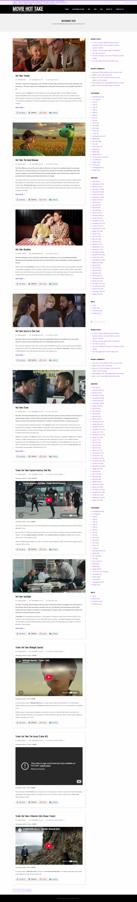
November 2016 (97, 255)
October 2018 (96, 194)
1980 (93, 105)
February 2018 (96, 215)
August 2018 (96, 200)
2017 (89, 9)
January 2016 (96, 281)
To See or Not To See (99, 157)
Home (66, 9)
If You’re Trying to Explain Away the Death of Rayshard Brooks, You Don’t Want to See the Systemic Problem (105, 45)
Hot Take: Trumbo (22, 75)
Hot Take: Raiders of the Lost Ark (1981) (110, 72)
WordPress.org (96, 313)
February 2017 (96, 247)
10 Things (95, 99)
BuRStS (94, 139)
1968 (93, 102)
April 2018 (95, 210)
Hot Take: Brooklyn (23, 249)
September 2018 (97, 197)
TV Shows (95, 165)
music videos (96, 146)
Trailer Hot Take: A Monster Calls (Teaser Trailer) (35, 816)
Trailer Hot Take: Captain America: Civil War (33, 470)
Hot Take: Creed (21, 407)
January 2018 (96, 218)
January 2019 (96, 187)
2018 (93, 131)
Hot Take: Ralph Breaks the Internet (113, 83)
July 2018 (95, 202)
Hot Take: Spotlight (23, 596)
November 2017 (97, 223)
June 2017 (95, 236)
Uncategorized (96, 167)
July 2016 (95, 265)
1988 (93, 112)
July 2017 (95, 234)
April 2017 (95, 241)
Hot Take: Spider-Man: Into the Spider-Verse (45, 4)
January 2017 (96, 249)
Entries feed (95, 308)
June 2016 (95, 268)
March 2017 (95, 244)
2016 (95, 9)
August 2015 (96, 294)
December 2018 (97, 189)
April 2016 (95, 273)
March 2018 (95, 213)
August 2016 (96, 262)
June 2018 (95, 205)
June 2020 (95, 181)
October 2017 (96, 226)
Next (29, 890)
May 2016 (95, 270)
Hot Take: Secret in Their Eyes (27, 331)
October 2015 (96, 289)
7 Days (94, 133)
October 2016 (96, 257)
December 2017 (97, 221)
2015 (101, 9)
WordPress (76, 898)
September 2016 (97, 260)
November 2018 (97, 192)
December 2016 (97, 252)
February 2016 (96, 278)
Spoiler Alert (96, 154)
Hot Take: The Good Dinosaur (26, 160)
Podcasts (95, 149)
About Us (109, 9)
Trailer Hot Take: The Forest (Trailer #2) (31, 736)
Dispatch (66, 898)
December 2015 (97, 283)
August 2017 (96, 231)
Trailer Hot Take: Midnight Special (29, 647)
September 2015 (97, 291)
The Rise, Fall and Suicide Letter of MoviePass (30, 2)
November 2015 (97, 286)
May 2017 (95, 239)
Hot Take (54, 80)
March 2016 (95, 276)
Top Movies (95, 160)
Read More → (20, 107)
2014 (93, 120)
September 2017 (97, 228)
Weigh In (94, 170)
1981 (93, 107)
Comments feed (97, 310)
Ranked (94, 152)
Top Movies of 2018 (78, 9)
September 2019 (97, 184)
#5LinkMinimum (97, 97)
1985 (93, 110)
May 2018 (95, 207)
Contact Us (119, 9)
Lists (93, 144)
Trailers (60, 474)
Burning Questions (97, 136)
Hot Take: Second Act (49, 2)
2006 (93, 115)
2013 (93, 118)
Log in (94, 305)
